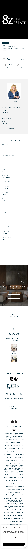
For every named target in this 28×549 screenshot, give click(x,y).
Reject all (14, 537)
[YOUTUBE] (17, 394)
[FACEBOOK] (6, 394)
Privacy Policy (14, 408)
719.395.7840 (5, 112)
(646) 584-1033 (14, 323)
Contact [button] (14, 296)
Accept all (14, 544)
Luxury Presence (18, 398)
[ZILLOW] (21, 394)
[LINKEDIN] (14, 394)
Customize (14, 541)
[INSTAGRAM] (10, 394)
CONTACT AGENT (14, 128)
